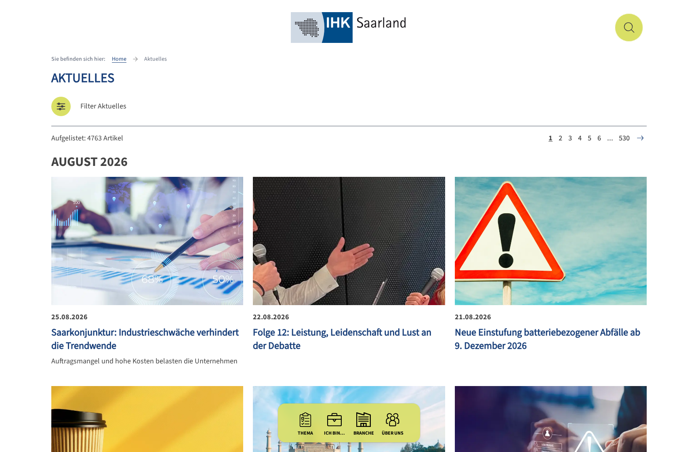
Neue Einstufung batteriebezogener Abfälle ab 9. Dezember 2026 (547, 339)
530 (624, 138)
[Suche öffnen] (629, 27)
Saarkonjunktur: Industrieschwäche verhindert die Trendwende (145, 339)
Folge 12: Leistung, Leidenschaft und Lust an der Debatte (342, 339)
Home (119, 59)
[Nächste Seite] (640, 138)
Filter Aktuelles (103, 106)
